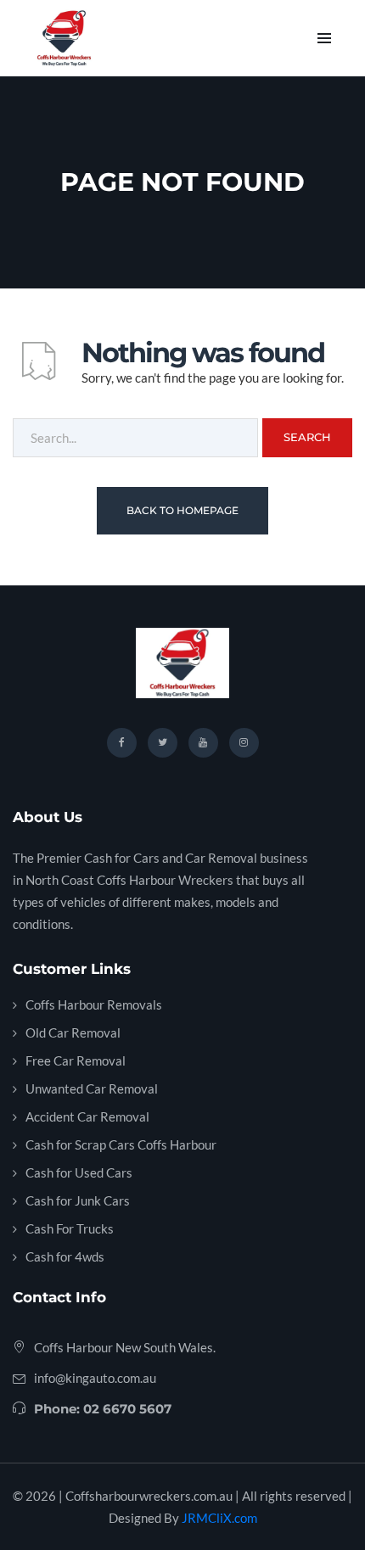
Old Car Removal (73, 1032)
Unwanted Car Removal (91, 1088)
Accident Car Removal (87, 1116)
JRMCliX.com (219, 1517)
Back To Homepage (182, 510)
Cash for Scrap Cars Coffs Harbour (120, 1144)
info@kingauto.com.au (95, 1377)
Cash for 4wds (64, 1256)
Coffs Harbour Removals (93, 1004)
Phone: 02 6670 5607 (102, 1409)
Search (307, 437)
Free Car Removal (75, 1060)
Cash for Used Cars (78, 1172)
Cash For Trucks (69, 1228)
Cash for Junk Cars (77, 1200)
